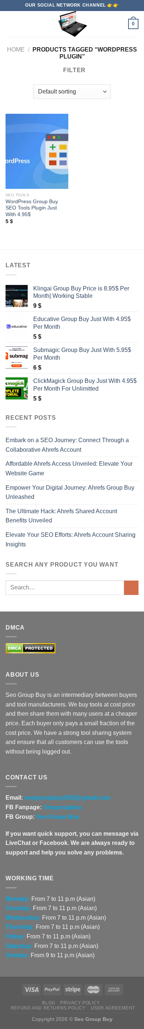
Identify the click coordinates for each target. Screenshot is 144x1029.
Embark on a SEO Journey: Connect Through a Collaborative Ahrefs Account (67, 445)
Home (16, 49)
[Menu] (10, 24)
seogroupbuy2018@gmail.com (67, 797)
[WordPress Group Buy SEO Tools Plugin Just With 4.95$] (37, 151)
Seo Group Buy (57, 817)
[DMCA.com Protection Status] (30, 648)
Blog (48, 1002)
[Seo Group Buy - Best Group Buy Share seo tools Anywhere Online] (72, 24)
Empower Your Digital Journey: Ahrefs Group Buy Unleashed (70, 492)
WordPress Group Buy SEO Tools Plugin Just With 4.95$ (32, 208)
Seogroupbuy (62, 807)
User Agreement (113, 1008)
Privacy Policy (80, 1002)
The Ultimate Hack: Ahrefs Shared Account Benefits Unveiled (61, 516)
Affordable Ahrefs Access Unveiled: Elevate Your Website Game (69, 468)
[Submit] (131, 588)
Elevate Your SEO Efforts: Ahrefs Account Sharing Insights (71, 539)
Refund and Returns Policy (48, 1008)
